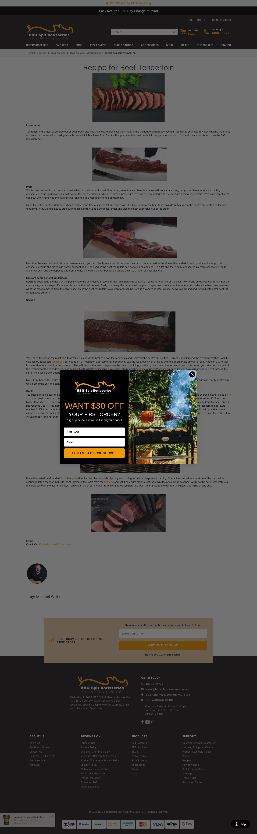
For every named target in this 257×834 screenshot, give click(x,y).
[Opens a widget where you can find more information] (240, 824)
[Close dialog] (192, 374)
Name (67, 425)
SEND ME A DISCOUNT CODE (94, 453)
